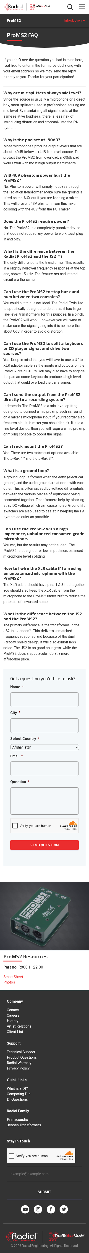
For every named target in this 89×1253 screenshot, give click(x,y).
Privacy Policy (18, 1068)
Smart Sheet (13, 977)
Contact (13, 1010)
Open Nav (82, 7)
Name (17, 687)
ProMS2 (14, 20)
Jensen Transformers (24, 1125)
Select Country (24, 738)
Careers (13, 1015)
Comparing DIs (19, 1094)
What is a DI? (17, 1088)
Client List (15, 1032)
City (15, 713)
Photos (9, 982)
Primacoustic (17, 1119)
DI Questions (17, 1099)
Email (16, 756)
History (12, 1021)
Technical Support (21, 1052)
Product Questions (22, 1057)
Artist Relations (19, 1026)
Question (19, 782)
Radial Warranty (19, 1063)
